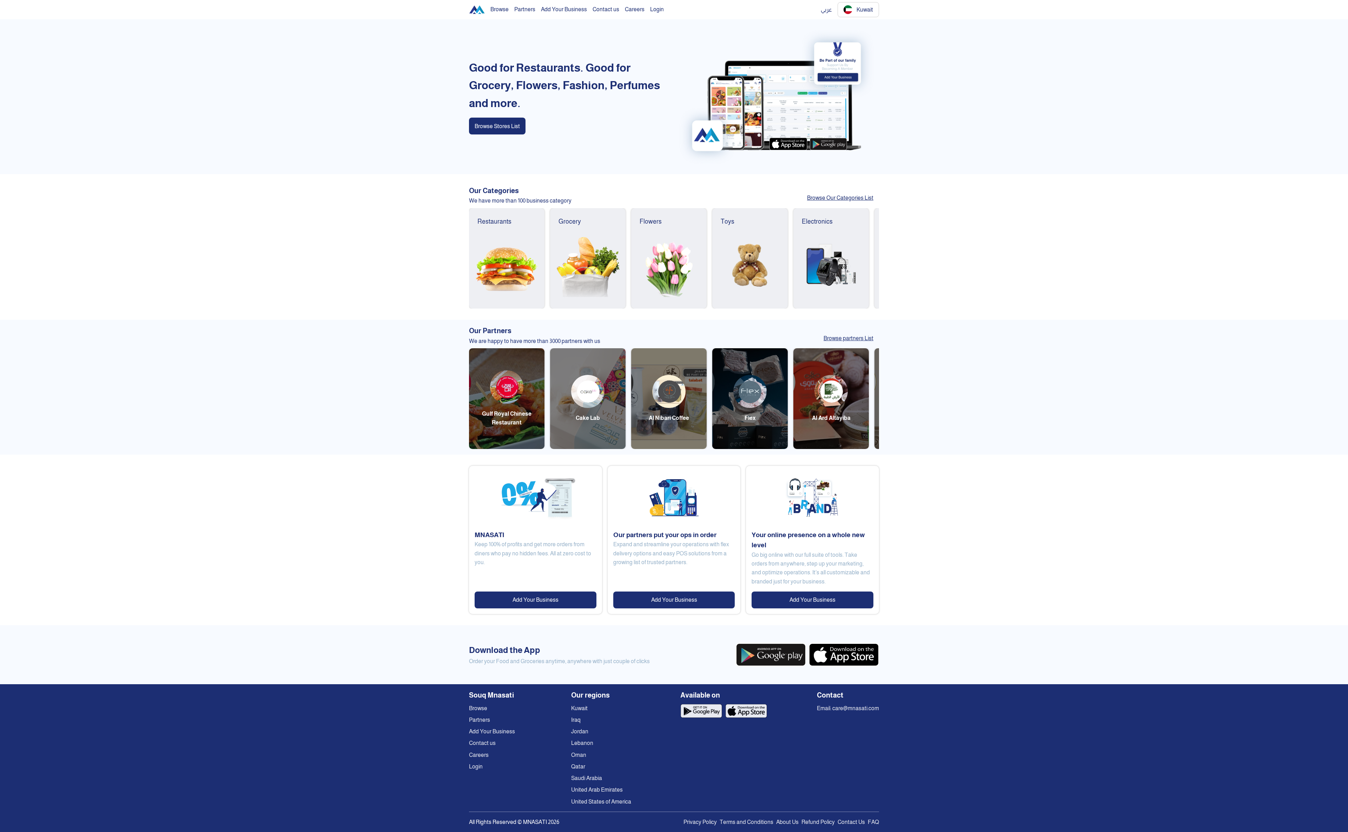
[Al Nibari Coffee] (669, 447)
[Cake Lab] (588, 447)
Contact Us (851, 822)
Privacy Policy (700, 822)
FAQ (873, 822)
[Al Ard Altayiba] (831, 447)
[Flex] (750, 447)
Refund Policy (818, 822)
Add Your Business (536, 600)
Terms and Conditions (746, 822)
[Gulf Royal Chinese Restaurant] (506, 447)
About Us (787, 822)
